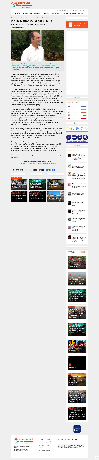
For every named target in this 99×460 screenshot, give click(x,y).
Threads (39, 163)
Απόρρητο (49, 447)
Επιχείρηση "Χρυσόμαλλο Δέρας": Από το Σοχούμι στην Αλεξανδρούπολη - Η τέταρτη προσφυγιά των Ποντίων (37, 197)
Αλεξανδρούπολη (27, 17)
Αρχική (18, 13)
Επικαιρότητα (27, 13)
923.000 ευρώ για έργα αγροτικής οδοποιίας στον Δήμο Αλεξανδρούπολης (78, 166)
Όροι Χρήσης (42, 450)
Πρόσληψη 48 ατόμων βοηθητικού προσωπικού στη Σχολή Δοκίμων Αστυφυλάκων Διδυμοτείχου (77, 414)
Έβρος (18, 17)
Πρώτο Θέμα (36, 17)
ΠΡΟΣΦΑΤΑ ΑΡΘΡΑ (74, 150)
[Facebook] (57, 10)
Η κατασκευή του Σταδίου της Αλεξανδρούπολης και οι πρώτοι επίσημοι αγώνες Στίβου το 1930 (19, 198)
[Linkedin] (65, 10)
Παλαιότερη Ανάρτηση (56, 174)
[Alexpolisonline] (73, 10)
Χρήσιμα (73, 13)
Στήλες (65, 13)
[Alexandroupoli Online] (21, 7)
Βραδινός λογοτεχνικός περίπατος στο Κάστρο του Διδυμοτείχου (78, 204)
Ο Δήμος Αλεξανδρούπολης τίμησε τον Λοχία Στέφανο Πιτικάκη (19, 185)
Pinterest (53, 163)
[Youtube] (70, 10)
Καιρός (48, 439)
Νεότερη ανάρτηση (18, 174)
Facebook (22, 163)
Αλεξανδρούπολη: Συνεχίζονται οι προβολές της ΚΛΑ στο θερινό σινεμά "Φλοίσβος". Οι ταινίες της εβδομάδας (37, 184)
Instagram (32, 163)
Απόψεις (47, 13)
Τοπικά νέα (37, 13)
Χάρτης (48, 445)
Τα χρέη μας (73, 367)
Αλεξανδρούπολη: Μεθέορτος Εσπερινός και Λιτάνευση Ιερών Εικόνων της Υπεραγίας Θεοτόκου (77, 313)
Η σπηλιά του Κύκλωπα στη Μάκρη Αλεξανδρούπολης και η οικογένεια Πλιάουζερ (55, 198)
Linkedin (46, 163)
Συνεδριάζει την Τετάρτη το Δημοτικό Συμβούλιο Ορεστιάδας (78, 212)
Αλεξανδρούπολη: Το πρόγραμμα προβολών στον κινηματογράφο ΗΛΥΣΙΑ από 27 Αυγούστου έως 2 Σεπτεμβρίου (78, 157)
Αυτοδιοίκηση (45, 17)
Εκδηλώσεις (56, 13)
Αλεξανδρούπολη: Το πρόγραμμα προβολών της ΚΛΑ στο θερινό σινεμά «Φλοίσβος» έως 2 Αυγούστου (77, 330)
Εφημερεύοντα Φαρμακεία (42, 442)
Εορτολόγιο (41, 445)
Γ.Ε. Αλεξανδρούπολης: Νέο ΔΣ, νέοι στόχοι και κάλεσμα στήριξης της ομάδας (56, 185)
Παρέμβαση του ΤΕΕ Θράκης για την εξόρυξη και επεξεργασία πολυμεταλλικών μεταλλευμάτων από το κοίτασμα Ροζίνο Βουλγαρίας (79, 175)
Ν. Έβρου (82, 13)
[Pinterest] (67, 10)
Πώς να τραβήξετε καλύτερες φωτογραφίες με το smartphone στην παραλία (75, 380)
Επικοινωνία (48, 450)
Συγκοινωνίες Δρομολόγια (49, 442)
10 (70, 407)
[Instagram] (62, 10)
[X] (60, 10)
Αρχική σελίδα (36, 174)
